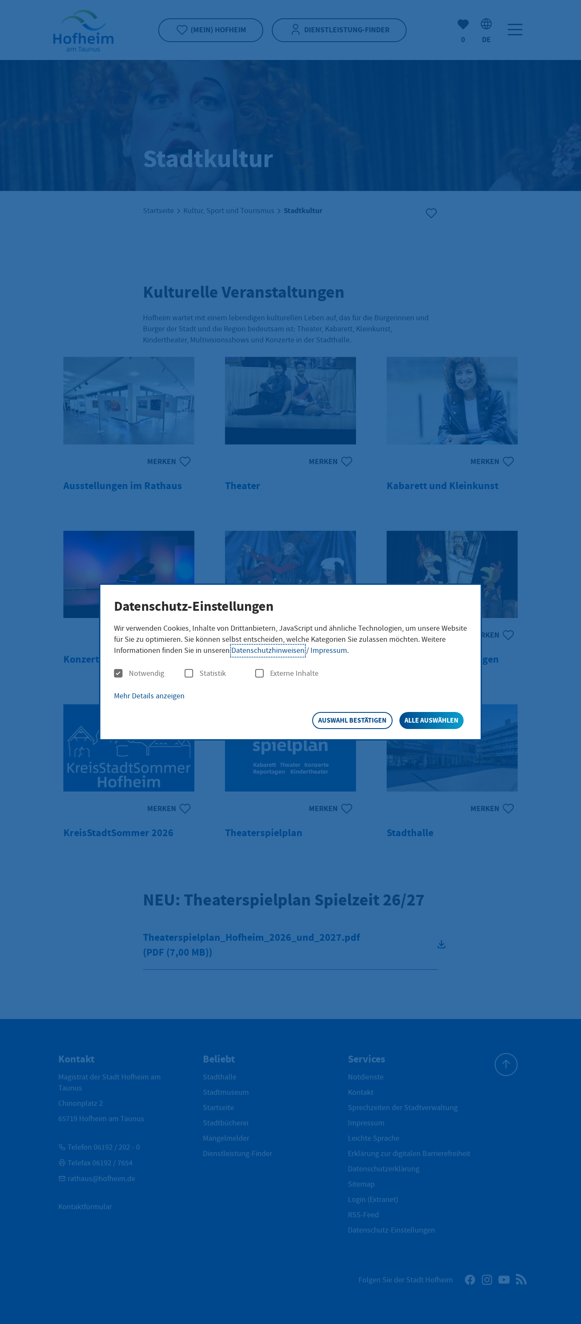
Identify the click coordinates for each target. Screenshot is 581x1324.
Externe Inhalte (294, 673)
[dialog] (290, 662)
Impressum (328, 650)
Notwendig (146, 673)
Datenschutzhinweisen (268, 650)
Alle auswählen (431, 720)
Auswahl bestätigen (352, 720)
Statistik (212, 673)
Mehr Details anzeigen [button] (149, 696)
